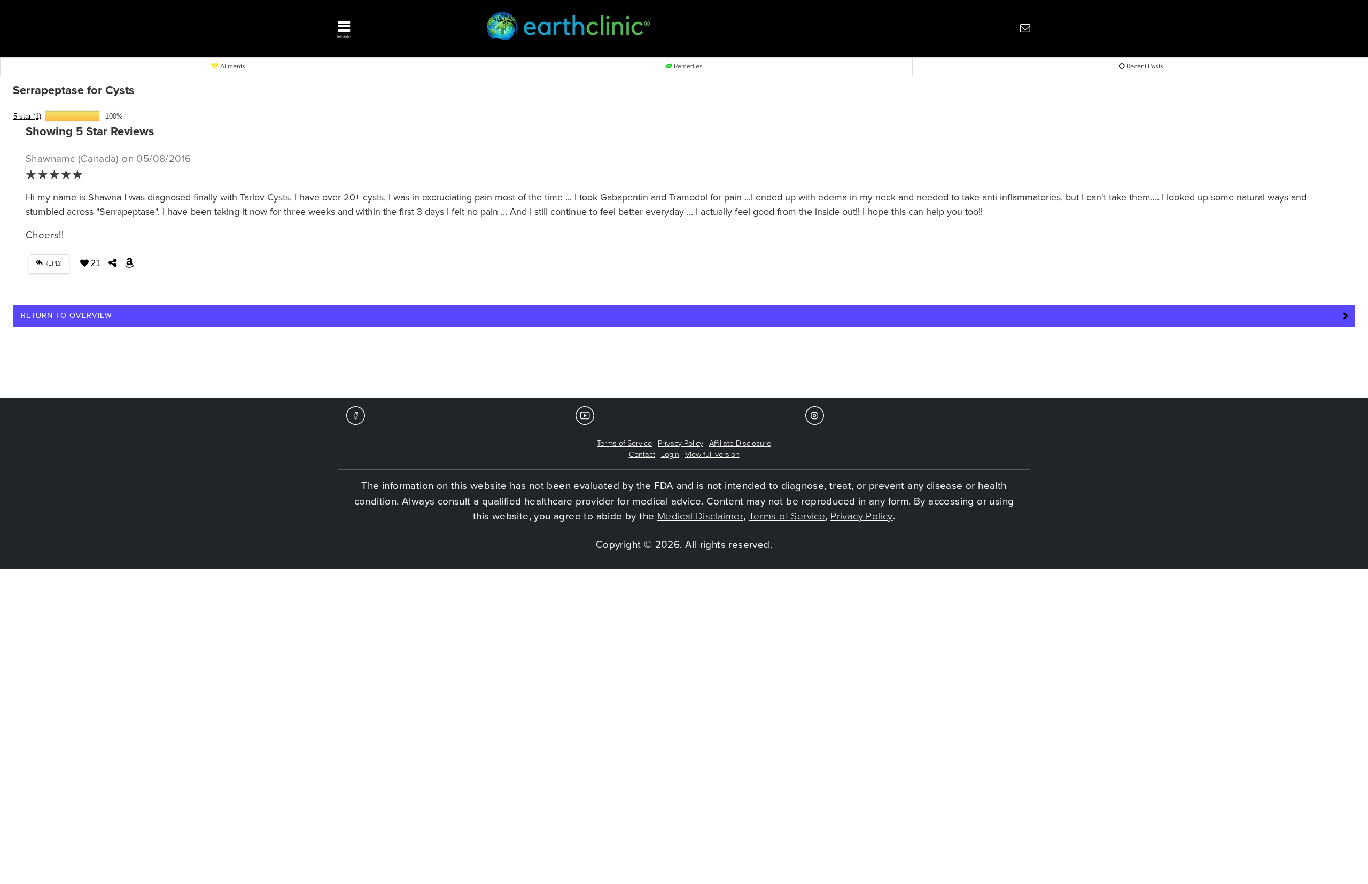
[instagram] (814, 415)
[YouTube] (585, 415)
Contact (642, 454)
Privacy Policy (680, 443)
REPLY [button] (52, 264)
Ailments (232, 67)
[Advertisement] (684, 365)
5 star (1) (27, 116)
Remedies (687, 67)
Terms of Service (624, 443)
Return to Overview (66, 315)
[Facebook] (355, 415)
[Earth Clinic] (655, 27)
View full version (712, 454)
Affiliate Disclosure (740, 443)
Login (670, 454)
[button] (395, 27)
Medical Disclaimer (700, 516)
